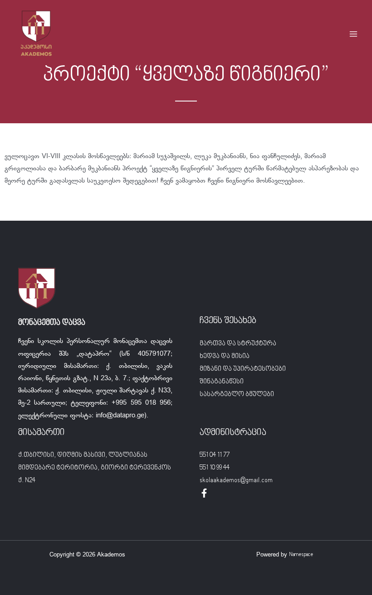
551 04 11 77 (215, 455)
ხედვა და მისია (225, 356)
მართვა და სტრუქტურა (238, 344)
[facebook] (204, 493)
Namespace (301, 554)
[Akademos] (36, 34)
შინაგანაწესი (222, 382)
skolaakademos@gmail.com (236, 480)
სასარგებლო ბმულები (237, 394)
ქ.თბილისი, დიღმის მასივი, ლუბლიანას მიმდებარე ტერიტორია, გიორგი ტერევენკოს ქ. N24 (94, 467)
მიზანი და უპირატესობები (243, 369)
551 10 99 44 (215, 468)
